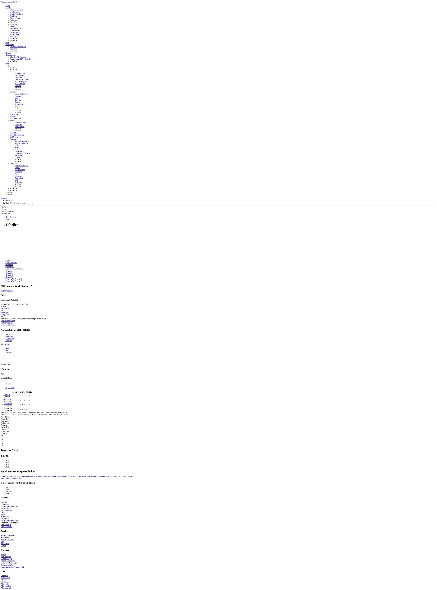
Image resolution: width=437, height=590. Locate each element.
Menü (3, 198)
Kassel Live (5, 538)
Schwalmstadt (15, 30)
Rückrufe (13, 49)
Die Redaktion (20, 170)
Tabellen (18, 86)
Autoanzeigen (6, 557)
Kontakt (17, 157)
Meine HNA (5, 578)
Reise (17, 106)
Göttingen (13, 16)
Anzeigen (8, 491)
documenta (18, 125)
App (2, 542)
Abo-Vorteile (5, 584)
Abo (7, 493)
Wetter (3, 546)
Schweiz (4, 306)
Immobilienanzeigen (8, 561)
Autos (17, 147)
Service (8, 489)
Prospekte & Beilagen (22, 153)
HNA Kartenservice (8, 535)
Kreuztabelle (10, 388)
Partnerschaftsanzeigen (9, 563)
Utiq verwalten (6, 510)
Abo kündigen (6, 525)
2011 (7, 467)
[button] (4, 364)
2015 (7, 465)
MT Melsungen (20, 82)
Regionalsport (20, 75)
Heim (7, 350)
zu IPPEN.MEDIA (8, 211)
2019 (7, 462)
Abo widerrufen (6, 527)
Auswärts (8, 352)
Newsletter (18, 172)
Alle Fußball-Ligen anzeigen (11, 478)
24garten (18, 96)
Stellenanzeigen (6, 559)
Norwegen (5, 313)
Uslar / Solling (15, 32)
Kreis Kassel (14, 22)
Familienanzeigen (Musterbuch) (12, 567)
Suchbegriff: (7, 203)
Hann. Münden (15, 18)
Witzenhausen (15, 34)
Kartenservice (19, 127)
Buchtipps (18, 100)
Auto (16, 98)
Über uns (8, 487)
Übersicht (4, 576)
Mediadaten (19, 155)
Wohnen (18, 110)
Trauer (17, 149)
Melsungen (14, 24)
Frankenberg (14, 12)
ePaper (3, 580)
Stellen (17, 145)
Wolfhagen (14, 36)
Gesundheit (19, 104)
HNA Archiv (5, 582)
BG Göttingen (20, 84)
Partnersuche (19, 151)
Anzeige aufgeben (21, 143)
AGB (17, 180)
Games (17, 102)
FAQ (16, 174)
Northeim (13, 26)
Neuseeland (5, 308)
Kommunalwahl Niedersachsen (21, 59)
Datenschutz (19, 178)
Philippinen (5, 315)
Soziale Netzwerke (7, 540)
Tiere (16, 108)
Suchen (4, 207)
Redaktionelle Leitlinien (9, 506)
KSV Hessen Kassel (22, 80)
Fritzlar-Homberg (16, 14)
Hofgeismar (14, 20)
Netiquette (18, 182)
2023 (7, 460)
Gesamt (8, 348)
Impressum (18, 176)
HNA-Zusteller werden (9, 521)
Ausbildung (5, 519)
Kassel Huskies (20, 77)
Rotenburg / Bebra (16, 28)
